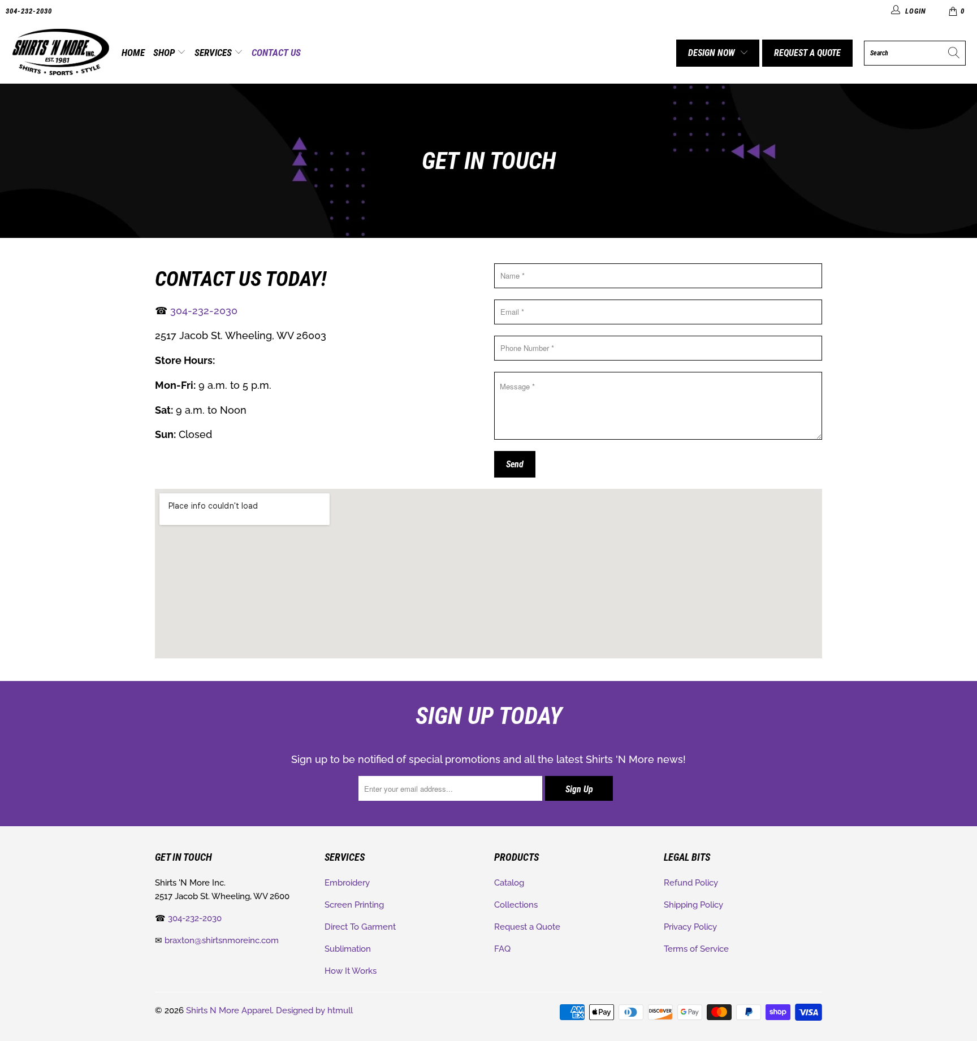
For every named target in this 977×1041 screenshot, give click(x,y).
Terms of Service (696, 949)
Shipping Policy (693, 905)
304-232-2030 (29, 11)
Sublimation (348, 949)
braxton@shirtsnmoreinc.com (222, 940)
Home (133, 52)
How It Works (351, 971)
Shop (165, 52)
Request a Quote (527, 927)
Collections (516, 905)
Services (214, 52)
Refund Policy (691, 883)
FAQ (502, 949)
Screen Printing (354, 905)
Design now (711, 52)
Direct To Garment (360, 927)
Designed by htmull (314, 1010)
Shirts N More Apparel (229, 1010)
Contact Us (276, 52)
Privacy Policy (690, 927)
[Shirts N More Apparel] (60, 53)
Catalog (509, 883)
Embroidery (347, 883)
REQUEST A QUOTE (807, 52)
